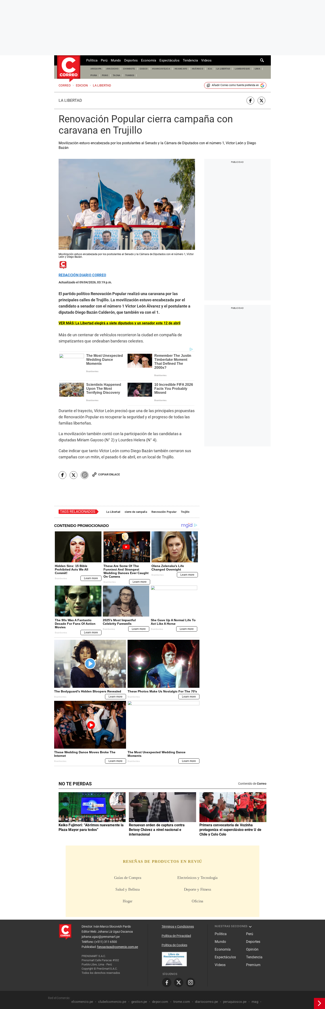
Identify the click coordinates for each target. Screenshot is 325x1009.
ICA (210, 68)
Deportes (131, 60)
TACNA (116, 75)
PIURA (93, 75)
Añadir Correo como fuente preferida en (235, 85)
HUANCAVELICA (161, 68)
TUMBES (129, 75)
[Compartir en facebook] (250, 100)
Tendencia (190, 60)
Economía (148, 60)
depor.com (160, 1002)
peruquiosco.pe (235, 1002)
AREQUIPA (96, 68)
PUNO (105, 75)
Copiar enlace (109, 474)
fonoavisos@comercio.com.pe (117, 947)
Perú (104, 60)
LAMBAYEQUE (242, 68)
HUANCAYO (181, 68)
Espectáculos (169, 60)
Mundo (116, 60)
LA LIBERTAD (223, 68)
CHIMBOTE (129, 68)
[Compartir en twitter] (261, 100)
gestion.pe (139, 1002)
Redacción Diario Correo (82, 275)
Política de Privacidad (176, 936)
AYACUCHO (112, 68)
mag (255, 1002)
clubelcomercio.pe (112, 1002)
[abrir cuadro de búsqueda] (262, 60)
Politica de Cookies (174, 945)
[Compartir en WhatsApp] (84, 475)
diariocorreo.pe (206, 1002)
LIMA (257, 68)
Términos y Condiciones (178, 926)
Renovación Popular (163, 511)
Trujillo (185, 511)
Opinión (252, 949)
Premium (253, 965)
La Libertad (70, 100)
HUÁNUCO (197, 68)
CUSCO (144, 68)
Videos (206, 60)
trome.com (181, 1002)
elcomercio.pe (82, 1002)
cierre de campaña (136, 511)
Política (92, 60)
